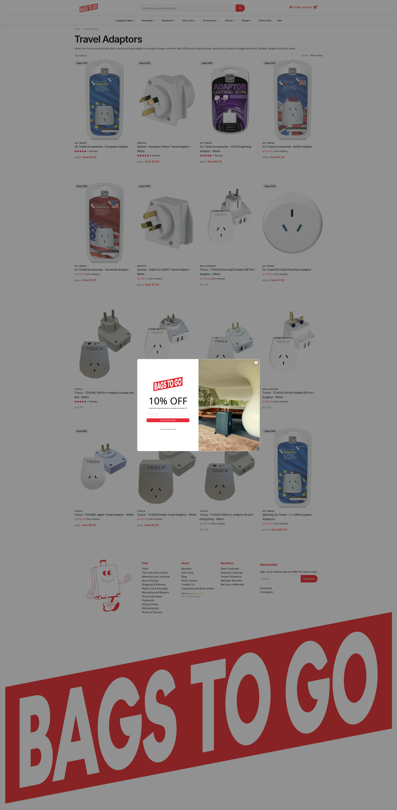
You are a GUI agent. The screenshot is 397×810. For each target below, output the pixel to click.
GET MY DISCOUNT (168, 420)
